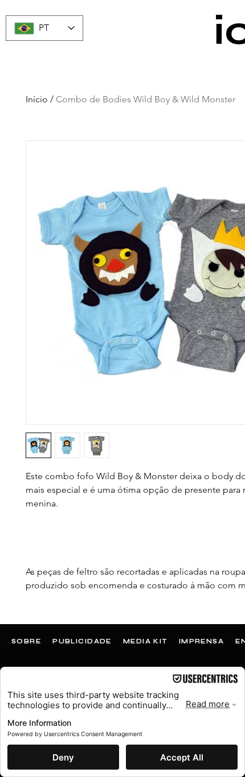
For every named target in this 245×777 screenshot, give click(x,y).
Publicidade (82, 641)
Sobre (26, 641)
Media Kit (145, 641)
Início (37, 99)
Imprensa (201, 641)
